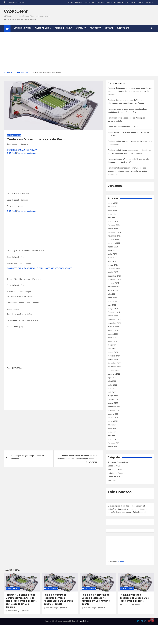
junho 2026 (112, 210)
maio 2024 (112, 301)
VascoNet (112, 480)
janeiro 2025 (113, 272)
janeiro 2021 (113, 447)
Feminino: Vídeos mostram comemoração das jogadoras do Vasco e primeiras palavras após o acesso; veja (127, 171)
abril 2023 (112, 348)
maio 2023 (112, 345)
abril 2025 (112, 261)
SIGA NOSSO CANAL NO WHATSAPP (22, 150)
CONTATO (139, 2)
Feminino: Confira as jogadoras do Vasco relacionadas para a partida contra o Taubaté (58, 599)
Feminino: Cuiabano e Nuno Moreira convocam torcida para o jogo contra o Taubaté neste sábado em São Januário (130, 91)
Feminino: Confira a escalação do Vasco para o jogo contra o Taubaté (134, 597)
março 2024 (113, 308)
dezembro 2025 (114, 232)
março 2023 (113, 352)
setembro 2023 (114, 330)
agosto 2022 (113, 378)
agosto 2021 (113, 421)
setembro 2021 (114, 417)
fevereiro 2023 (114, 356)
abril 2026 (112, 218)
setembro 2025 (114, 243)
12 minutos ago (14, 611)
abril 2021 (112, 436)
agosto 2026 (113, 203)
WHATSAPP (117, 2)
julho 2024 (112, 294)
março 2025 (113, 265)
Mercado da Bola (104, 2)
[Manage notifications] (152, 620)
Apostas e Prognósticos (118, 462)
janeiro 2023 (113, 359)
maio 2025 (112, 258)
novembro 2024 (114, 279)
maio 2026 (112, 214)
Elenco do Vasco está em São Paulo (123, 127)
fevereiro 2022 (114, 399)
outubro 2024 (113, 283)
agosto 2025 (113, 247)
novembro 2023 (114, 323)
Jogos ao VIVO (114, 466)
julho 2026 (112, 207)
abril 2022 (112, 392)
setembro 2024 (114, 287)
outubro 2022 (113, 370)
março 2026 (113, 221)
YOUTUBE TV (128, 2)
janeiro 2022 (113, 403)
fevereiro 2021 (114, 443)
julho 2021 (112, 425)
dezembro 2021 (114, 407)
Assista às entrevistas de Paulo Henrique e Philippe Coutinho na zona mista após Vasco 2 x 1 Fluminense (77, 459)
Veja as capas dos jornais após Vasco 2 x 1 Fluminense (28, 457)
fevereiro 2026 (114, 225)
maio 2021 (112, 432)
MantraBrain (84, 621)
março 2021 (113, 439)
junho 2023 (112, 341)
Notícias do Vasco (75, 2)
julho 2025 (112, 250)
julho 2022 (112, 381)
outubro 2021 (113, 414)
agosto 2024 (113, 290)
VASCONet (16, 11)
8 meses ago (14, 144)
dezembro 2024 (114, 276)
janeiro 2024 (113, 316)
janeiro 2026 (113, 229)
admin (25, 144)
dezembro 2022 (114, 363)
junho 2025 (112, 254)
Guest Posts (150, 2)
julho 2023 (112, 338)
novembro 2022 (114, 367)
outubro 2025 (113, 239)
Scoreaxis (120, 561)
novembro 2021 (114, 410)
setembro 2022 (114, 374)
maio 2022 (112, 388)
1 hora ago (126, 605)
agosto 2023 (113, 334)
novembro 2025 (114, 236)
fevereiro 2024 (114, 312)
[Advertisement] (79, 52)
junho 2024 (112, 298)
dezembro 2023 (114, 319)
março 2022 (113, 396)
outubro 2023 (113, 327)
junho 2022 (112, 385)
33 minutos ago (52, 608)
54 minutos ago (90, 608)
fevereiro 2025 (114, 269)
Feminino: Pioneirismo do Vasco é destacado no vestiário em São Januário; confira (96, 599)
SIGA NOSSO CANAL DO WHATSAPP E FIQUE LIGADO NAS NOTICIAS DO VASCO (39, 268)
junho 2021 (112, 428)
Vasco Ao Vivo (89, 2)
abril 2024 (112, 305)
